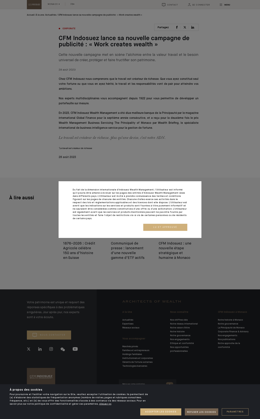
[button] (165, 227)
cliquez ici (105, 404)
